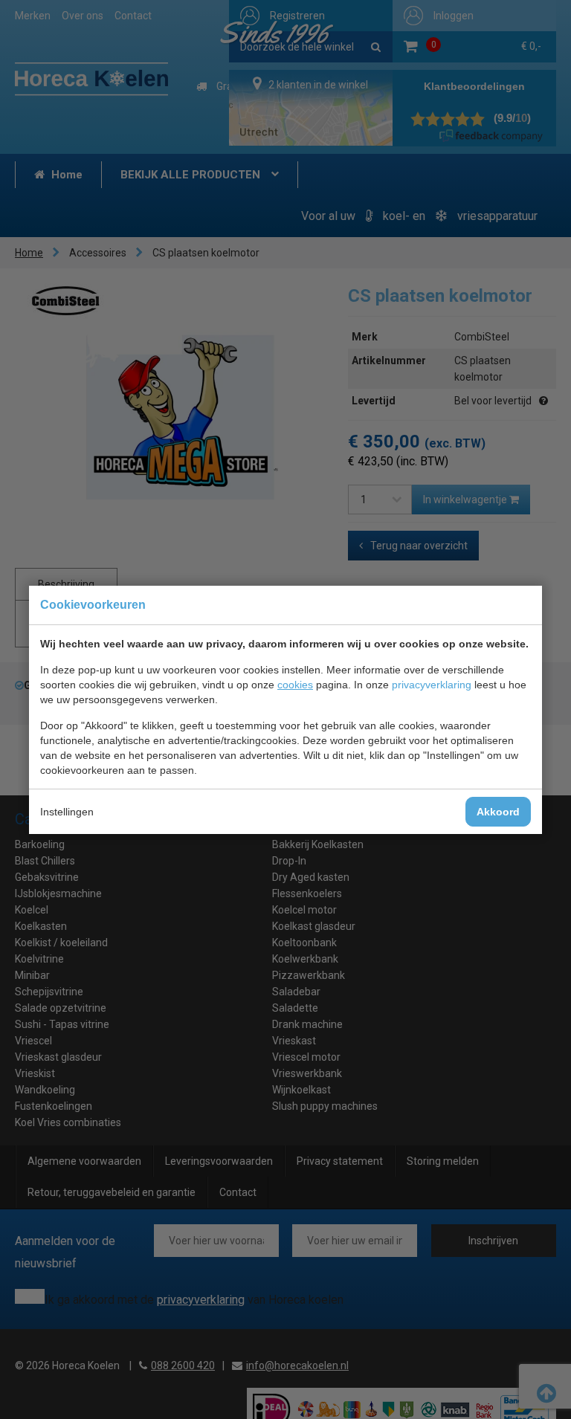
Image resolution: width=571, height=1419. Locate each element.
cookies (295, 685)
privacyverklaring (431, 685)
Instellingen (67, 812)
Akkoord (498, 812)
